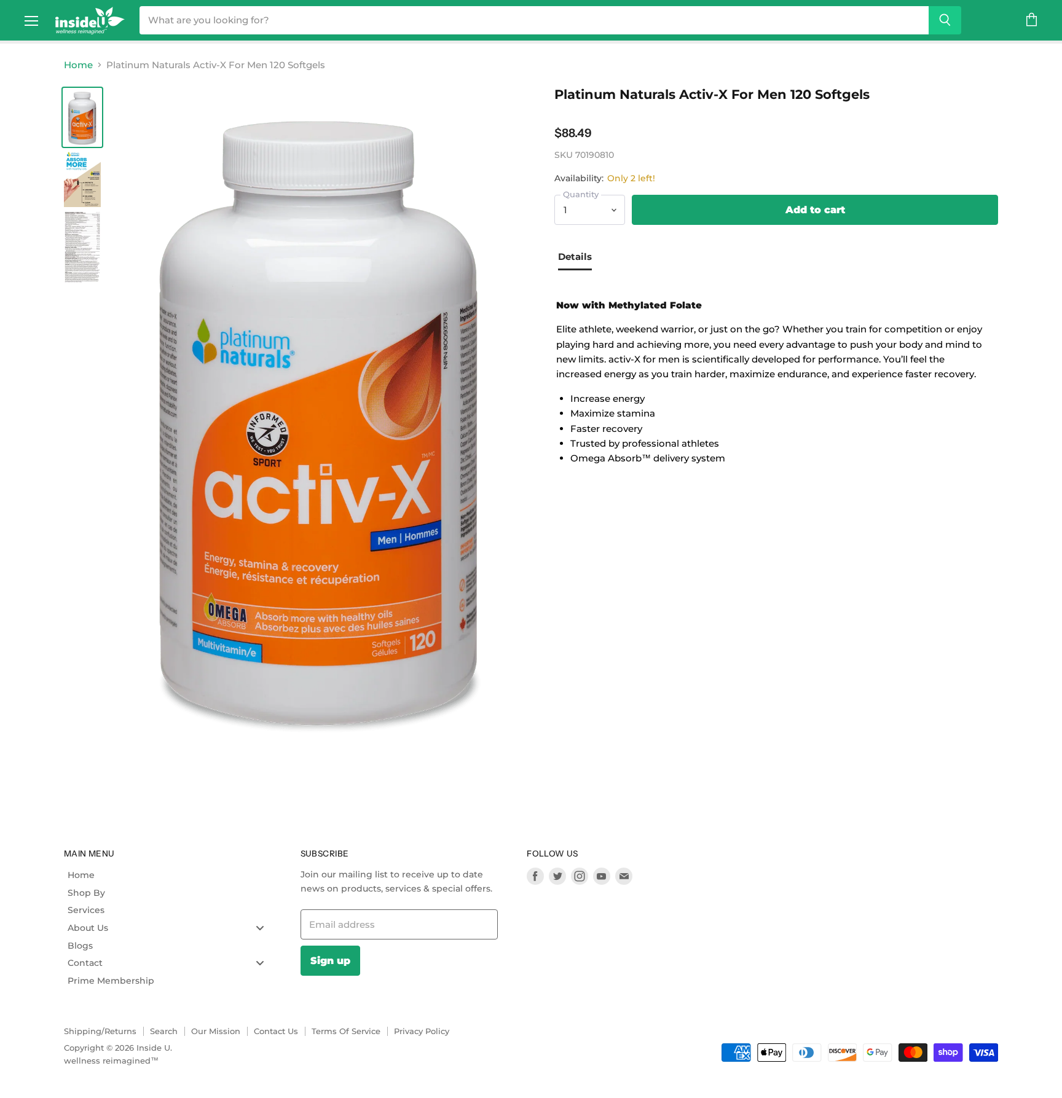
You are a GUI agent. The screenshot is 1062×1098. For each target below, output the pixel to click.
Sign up (330, 960)
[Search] (945, 20)
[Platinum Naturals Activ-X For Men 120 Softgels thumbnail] (82, 117)
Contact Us (276, 1031)
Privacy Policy (421, 1031)
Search (164, 1031)
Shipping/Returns (100, 1031)
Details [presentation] (575, 256)
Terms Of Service (346, 1031)
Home (78, 65)
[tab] (579, 258)
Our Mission (215, 1031)
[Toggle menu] (260, 927)
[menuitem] (170, 875)
